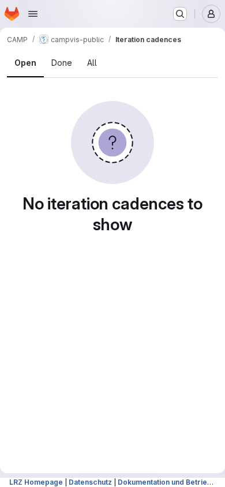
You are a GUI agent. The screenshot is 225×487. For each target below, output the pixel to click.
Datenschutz (90, 482)
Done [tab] (61, 63)
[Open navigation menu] (33, 14)
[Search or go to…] (180, 14)
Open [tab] (25, 63)
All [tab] (92, 63)
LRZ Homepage (36, 482)
